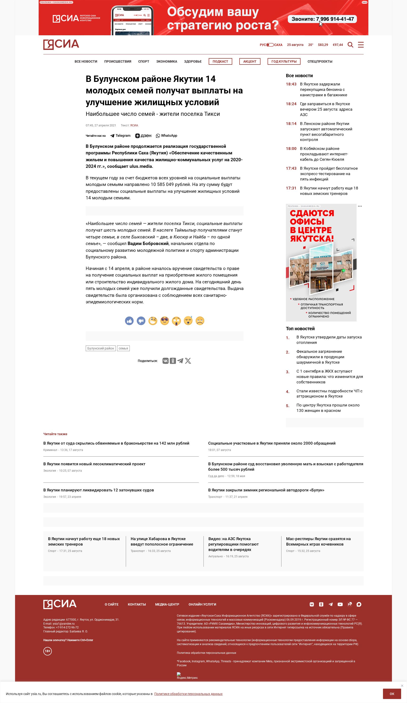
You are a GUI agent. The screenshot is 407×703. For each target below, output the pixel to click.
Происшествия (117, 61)
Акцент (249, 61)
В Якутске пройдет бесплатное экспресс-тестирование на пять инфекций (329, 173)
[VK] (312, 604)
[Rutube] (349, 604)
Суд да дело (216, 476)
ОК (392, 694)
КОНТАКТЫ (137, 604)
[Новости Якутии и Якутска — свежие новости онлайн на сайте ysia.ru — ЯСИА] (61, 45)
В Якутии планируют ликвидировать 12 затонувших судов (98, 490)
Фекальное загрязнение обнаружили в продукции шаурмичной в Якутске (320, 357)
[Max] (359, 604)
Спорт (143, 61)
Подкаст (220, 61)
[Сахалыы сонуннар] (271, 45)
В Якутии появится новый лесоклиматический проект (94, 464)
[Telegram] (180, 360)
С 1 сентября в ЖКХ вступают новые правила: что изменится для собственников (330, 376)
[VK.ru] (166, 360)
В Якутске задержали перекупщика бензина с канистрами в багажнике (323, 89)
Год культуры (284, 61)
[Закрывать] (402, 685)
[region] (203, 692)
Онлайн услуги (202, 604)
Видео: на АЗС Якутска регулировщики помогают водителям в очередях (233, 544)
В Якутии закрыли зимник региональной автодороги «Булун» (266, 490)
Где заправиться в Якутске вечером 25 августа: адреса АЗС (326, 109)
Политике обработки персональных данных (188, 694)
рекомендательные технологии (230, 640)
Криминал (50, 450)
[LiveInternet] (206, 675)
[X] (187, 360)
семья (123, 348)
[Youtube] (340, 604)
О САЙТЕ (111, 604)
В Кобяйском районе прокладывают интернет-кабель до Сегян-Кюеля (324, 154)
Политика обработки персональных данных (206, 653)
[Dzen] (143, 135)
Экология (49, 470)
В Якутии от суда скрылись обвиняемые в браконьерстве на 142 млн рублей (116, 443)
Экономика (166, 61)
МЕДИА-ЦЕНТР (167, 604)
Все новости (86, 61)
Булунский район (100, 348)
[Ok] (321, 604)
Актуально (215, 556)
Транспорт (215, 496)
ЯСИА (134, 125)
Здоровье (193, 61)
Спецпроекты (320, 61)
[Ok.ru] (173, 360)
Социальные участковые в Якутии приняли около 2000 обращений (272, 443)
